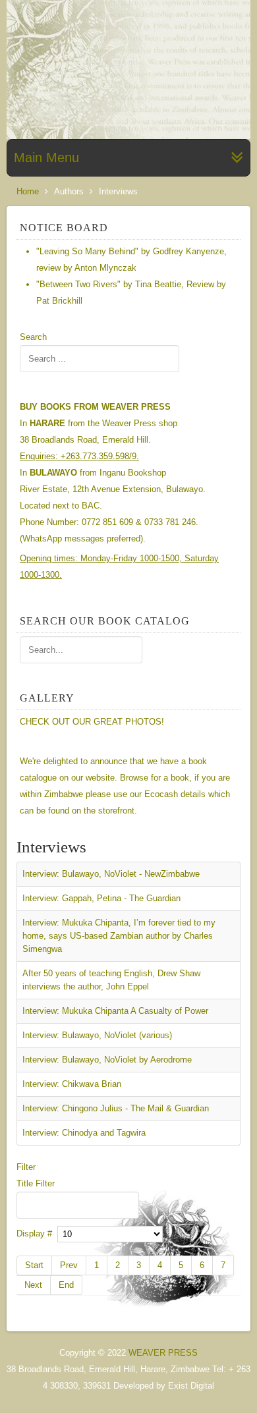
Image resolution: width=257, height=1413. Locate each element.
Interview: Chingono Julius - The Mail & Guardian (115, 1108)
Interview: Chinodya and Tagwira (84, 1133)
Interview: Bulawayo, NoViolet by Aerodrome (107, 1060)
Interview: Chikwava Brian (71, 1084)
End (66, 1285)
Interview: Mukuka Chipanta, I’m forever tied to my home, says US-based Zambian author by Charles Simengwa (118, 936)
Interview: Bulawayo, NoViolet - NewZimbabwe (111, 874)
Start (34, 1265)
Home (27, 191)
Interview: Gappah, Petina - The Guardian (101, 898)
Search (33, 337)
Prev (69, 1265)
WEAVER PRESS (163, 1353)
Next (33, 1285)
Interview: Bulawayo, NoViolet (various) (97, 1035)
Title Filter (36, 1183)
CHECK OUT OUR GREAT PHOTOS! (92, 722)
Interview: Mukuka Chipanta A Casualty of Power (115, 1011)
